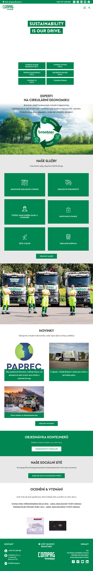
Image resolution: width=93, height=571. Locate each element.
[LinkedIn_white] (81, 2)
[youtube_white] (85, 2)
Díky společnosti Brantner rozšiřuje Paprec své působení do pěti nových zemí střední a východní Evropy (24, 375)
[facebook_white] (74, 2)
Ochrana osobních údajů (78, 553)
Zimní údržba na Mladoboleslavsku (24, 415)
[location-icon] (5, 555)
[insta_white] (78, 2)
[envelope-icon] (5, 563)
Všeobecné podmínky (80, 555)
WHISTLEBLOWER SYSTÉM (79, 557)
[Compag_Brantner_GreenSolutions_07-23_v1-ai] (46, 556)
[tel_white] (89, 2)
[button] (84, 7)
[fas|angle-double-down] (46, 50)
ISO (87, 550)
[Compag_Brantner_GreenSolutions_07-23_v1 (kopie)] (8, 7)
